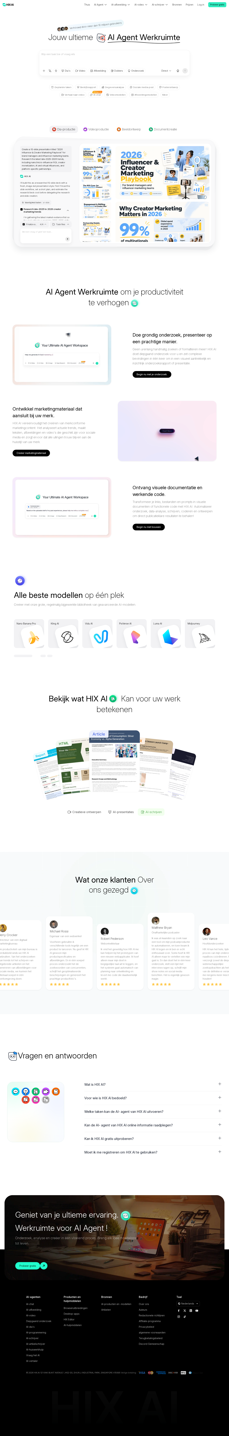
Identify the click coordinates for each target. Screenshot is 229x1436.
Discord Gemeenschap (151, 1343)
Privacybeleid (146, 1326)
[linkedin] (190, 1310)
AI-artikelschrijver (35, 1343)
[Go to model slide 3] (30, 656)
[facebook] (178, 1310)
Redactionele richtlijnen (152, 1315)
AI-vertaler (32, 1361)
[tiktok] (184, 1316)
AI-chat (30, 1304)
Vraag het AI (33, 1355)
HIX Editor (69, 1319)
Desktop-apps (71, 1313)
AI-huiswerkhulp (35, 1349)
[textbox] (114, 59)
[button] (153, 1084)
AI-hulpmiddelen (73, 1325)
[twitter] (184, 1310)
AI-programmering (36, 1332)
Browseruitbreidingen (76, 1308)
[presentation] (45, 181)
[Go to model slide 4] (36, 656)
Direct (164, 70)
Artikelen (106, 1309)
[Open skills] (56, 70)
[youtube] (196, 1310)
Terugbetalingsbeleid (150, 1338)
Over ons (144, 1304)
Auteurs (143, 1309)
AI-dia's (30, 1326)
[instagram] (178, 1316)
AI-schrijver (32, 1338)
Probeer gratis (217, 4)
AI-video (31, 1315)
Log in (200, 4)
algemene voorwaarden (152, 1332)
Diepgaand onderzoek (38, 1321)
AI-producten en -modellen (116, 1304)
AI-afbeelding (33, 1309)
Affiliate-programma (150, 1321)
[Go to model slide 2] (23, 656)
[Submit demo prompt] (67, 239)
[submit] (185, 70)
